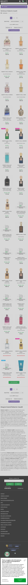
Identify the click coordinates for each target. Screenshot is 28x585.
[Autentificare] (20, 1)
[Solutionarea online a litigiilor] (13, 550)
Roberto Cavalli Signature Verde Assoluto (21, 258)
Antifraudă (3, 527)
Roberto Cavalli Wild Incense (7, 212)
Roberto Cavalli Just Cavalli (7, 49)
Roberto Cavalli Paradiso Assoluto (21, 49)
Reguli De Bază (4, 498)
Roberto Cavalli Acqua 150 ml (21, 373)
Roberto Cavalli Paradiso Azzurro (7, 352)
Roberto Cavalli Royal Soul (7, 141)
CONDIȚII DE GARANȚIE (5, 504)
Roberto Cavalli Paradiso (7, 71)
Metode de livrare (5, 511)
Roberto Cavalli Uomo (21, 94)
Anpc (2, 502)
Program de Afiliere (5, 533)
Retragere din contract (6, 522)
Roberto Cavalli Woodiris (21, 141)
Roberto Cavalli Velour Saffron (7, 281)
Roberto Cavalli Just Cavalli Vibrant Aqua (7, 304)
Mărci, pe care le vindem (6, 524)
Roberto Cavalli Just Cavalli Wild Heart (7, 189)
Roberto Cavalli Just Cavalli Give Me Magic (21, 212)
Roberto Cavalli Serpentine (21, 304)
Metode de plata (4, 513)
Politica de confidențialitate (7, 500)
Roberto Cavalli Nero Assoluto (21, 72)
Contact (2, 493)
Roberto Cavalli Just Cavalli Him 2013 (7, 118)
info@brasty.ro (20, 488)
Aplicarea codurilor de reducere (8, 520)
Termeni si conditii (5, 496)
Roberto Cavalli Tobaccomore (21, 189)
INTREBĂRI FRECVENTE (5, 518)
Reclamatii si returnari (6, 515)
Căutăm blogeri (4, 531)
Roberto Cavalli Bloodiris (21, 166)
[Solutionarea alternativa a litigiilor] (13, 547)
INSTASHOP (3, 529)
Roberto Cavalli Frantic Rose (21, 281)
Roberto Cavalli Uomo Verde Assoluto (7, 373)
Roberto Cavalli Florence (7, 94)
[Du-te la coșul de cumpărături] (22, 1)
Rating (2, 509)
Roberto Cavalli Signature (7, 258)
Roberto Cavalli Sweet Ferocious (21, 118)
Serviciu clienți (7, 488)
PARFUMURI (5, 13)
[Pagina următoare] (17, 18)
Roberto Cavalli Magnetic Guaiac (21, 352)
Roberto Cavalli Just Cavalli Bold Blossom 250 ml (21, 328)
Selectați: (6, 21)
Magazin (2, 535)
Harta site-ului (4, 507)
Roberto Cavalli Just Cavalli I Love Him (7, 166)
